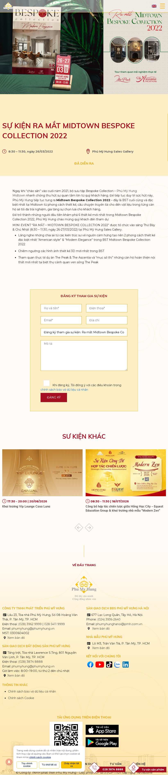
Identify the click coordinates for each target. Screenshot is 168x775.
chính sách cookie (40, 757)
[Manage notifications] (9, 762)
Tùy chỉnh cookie (26, 764)
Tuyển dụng (87, 764)
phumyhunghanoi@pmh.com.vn (119, 624)
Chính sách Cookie (21, 698)
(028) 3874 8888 (31, 661)
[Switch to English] (154, 6)
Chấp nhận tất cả (71, 764)
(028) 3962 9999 (30, 624)
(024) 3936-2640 (108, 619)
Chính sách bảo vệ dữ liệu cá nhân (32, 691)
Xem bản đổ (100, 648)
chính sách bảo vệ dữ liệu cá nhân (64, 389)
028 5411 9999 (54, 624)
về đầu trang (84, 565)
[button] (79, 527)
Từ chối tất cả (49, 764)
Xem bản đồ (16, 638)
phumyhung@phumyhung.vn (33, 628)
